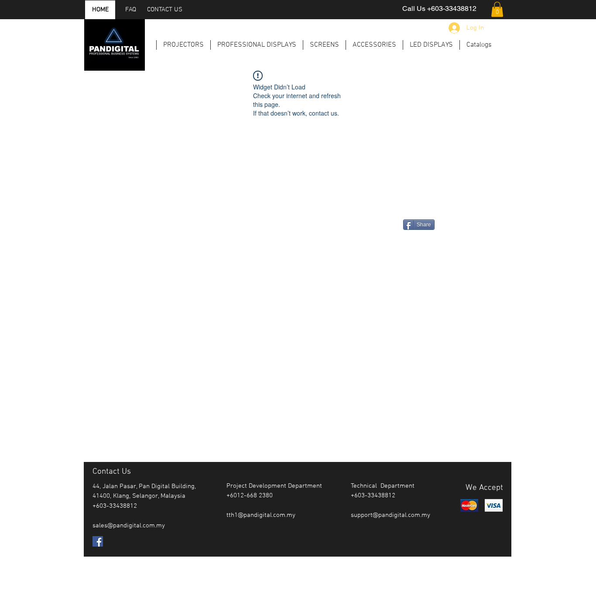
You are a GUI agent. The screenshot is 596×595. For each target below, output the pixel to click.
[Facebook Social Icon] (97, 541)
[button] (497, 9)
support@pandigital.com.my (390, 515)
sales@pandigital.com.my (128, 526)
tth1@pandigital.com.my (260, 515)
